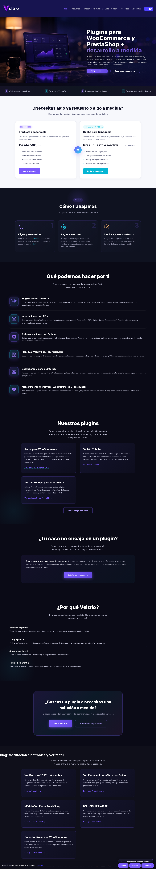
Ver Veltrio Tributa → (92, 464)
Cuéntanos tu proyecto (125, 71)
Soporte (115, 9)
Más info (40, 865)
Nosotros (125, 9)
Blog (107, 9)
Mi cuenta (136, 9)
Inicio (66, 9)
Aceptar (123, 865)
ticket (34, 244)
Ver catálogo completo (78, 511)
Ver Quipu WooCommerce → (36, 467)
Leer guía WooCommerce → (36, 853)
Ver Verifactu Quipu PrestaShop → (39, 498)
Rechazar (135, 865)
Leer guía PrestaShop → (93, 791)
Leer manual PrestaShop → (36, 822)
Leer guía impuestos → (93, 822)
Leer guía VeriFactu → (33, 791)
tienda (36, 238)
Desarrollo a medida (93, 9)
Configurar (147, 865)
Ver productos (97, 71)
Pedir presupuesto (95, 171)
